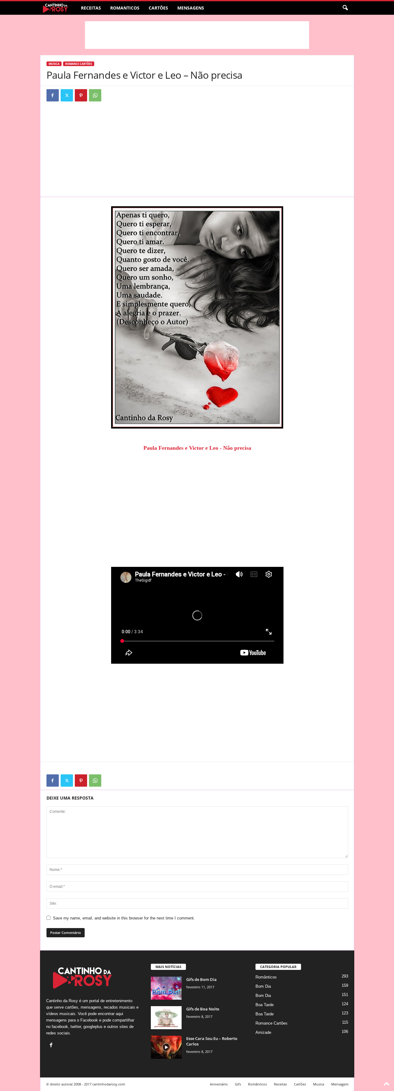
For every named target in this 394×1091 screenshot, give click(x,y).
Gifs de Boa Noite (202, 1009)
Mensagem (339, 1084)
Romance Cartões (78, 64)
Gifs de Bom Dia (201, 979)
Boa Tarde (264, 1004)
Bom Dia (263, 986)
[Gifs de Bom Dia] (166, 988)
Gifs (238, 1084)
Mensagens (190, 8)
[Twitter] (67, 95)
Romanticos (124, 8)
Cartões (158, 8)
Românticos (266, 977)
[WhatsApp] (95, 95)
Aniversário (219, 1084)
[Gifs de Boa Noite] (166, 1017)
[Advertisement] (197, 35)
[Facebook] (52, 95)
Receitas (91, 8)
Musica (54, 64)
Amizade (263, 1032)
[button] (345, 8)
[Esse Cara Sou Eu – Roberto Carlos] (166, 1047)
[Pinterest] (81, 95)
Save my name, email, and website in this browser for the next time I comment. (124, 918)
